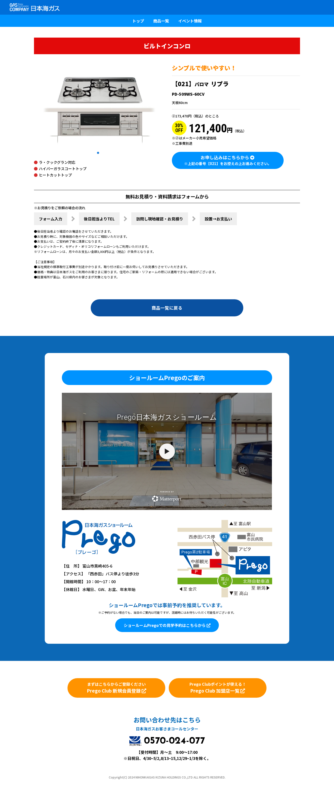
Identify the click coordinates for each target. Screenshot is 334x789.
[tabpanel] (98, 106)
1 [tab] (98, 153)
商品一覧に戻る (167, 308)
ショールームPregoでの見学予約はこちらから (165, 625)
